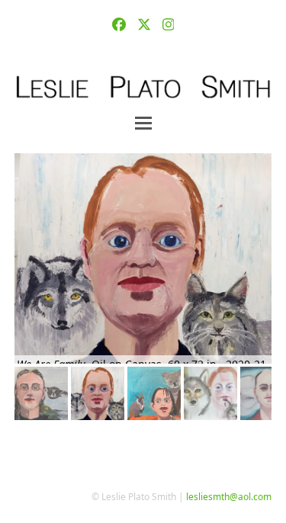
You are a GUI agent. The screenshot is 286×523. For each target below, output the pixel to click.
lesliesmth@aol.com (229, 496)
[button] (143, 123)
